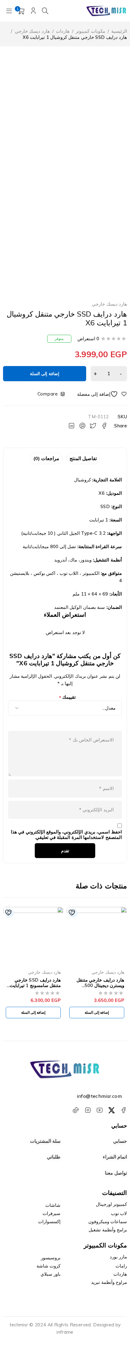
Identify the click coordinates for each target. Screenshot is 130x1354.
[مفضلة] (102, 394)
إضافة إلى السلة (44, 373)
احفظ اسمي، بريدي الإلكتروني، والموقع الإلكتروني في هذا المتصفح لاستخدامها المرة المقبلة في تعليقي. (66, 834)
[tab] (83, 458)
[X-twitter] (111, 1110)
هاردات (63, 31)
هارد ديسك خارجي (32, 31)
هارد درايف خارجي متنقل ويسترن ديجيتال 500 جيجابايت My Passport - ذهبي (98, 988)
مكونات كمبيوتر (90, 31)
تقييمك (67, 697)
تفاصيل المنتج (83, 458)
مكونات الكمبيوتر (105, 1245)
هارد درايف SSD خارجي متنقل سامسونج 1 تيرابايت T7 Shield (35, 985)
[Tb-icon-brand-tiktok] (76, 1110)
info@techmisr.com (99, 1096)
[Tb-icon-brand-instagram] (87, 1110)
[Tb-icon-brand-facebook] (123, 1110)
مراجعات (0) (46, 458)
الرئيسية (119, 31)
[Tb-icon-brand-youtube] (99, 1110)
